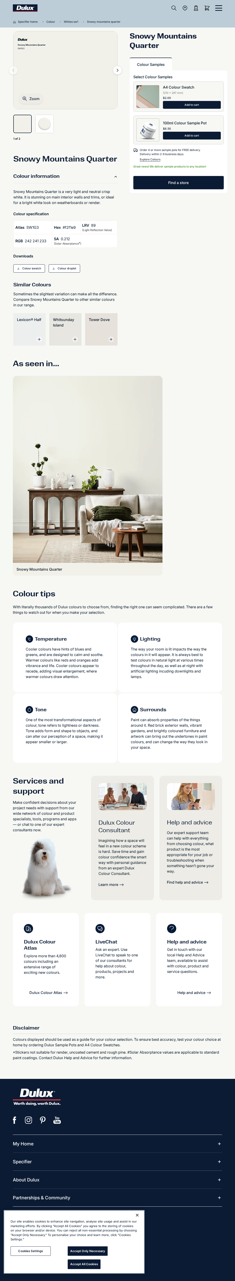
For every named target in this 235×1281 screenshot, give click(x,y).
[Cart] (207, 8)
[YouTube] (57, 1120)
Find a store (178, 182)
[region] (74, 1242)
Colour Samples (151, 64)
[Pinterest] (43, 1120)
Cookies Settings (30, 1251)
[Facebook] (14, 1120)
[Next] (117, 70)
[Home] (15, 22)
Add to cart (192, 104)
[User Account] (196, 8)
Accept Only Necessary (87, 1251)
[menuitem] (23, 1143)
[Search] (174, 8)
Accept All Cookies (84, 1264)
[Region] (185, 8)
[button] (31, 98)
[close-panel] (218, 8)
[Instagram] (28, 1120)
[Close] (137, 1215)
